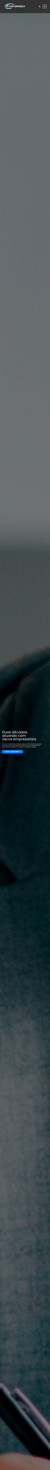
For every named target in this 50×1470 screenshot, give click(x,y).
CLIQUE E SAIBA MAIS (11, 752)
